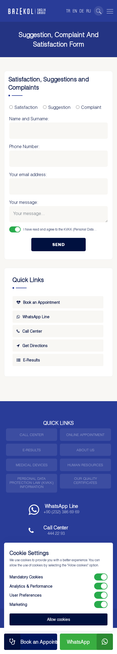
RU (88, 10)
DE (81, 10)
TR (68, 10)
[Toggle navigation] (109, 10)
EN (75, 10)
